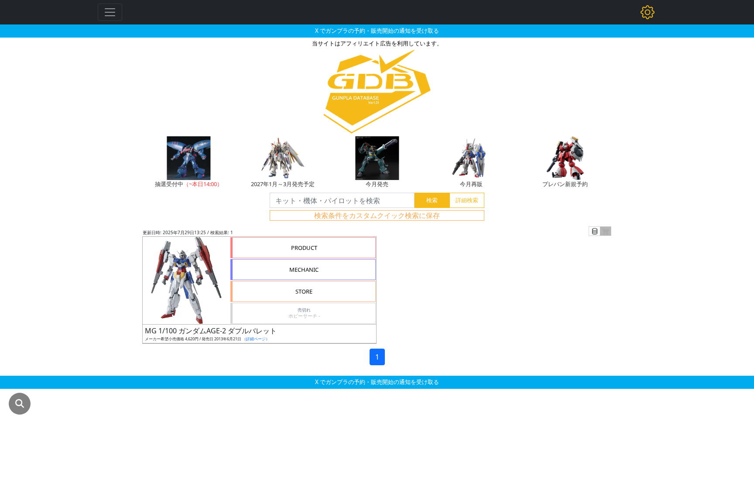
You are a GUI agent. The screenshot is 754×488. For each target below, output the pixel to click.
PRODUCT (304, 248)
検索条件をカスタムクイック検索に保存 (377, 215)
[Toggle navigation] (110, 12)
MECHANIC (304, 269)
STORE (303, 291)
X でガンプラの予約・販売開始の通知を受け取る (377, 31)
